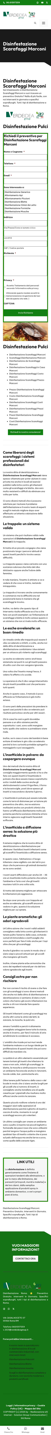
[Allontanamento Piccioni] (25, 198)
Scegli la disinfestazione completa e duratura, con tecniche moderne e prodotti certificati (27, 1375)
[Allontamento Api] (25, 195)
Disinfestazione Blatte (20, 1364)
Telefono (9, 163)
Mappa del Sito (33, 1408)
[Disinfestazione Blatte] (25, 201)
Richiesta (10, 253)
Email (8, 175)
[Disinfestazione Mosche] (25, 211)
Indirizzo (8, 217)
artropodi (20, 1182)
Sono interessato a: (14, 187)
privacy (35, 288)
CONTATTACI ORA (25, 1258)
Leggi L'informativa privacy (20, 1405)
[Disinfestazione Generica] (25, 192)
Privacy (9, 280)
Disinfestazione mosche (21, 1368)
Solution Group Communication (30, 1415)
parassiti (9, 1182)
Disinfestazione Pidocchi (21, 1359)
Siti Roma (25, 1418)
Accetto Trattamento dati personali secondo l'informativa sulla (23, 286)
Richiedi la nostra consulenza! (25, 432)
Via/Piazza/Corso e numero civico (19, 228)
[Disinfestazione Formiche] (25, 208)
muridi (29, 1182)
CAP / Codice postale (14, 248)
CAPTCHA (9, 303)
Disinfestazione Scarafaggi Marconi (21, 1208)
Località (8, 238)
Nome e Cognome (14, 151)
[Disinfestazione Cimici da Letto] (25, 205)
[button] (35, 23)
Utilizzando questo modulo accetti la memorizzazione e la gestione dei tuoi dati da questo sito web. (23, 296)
